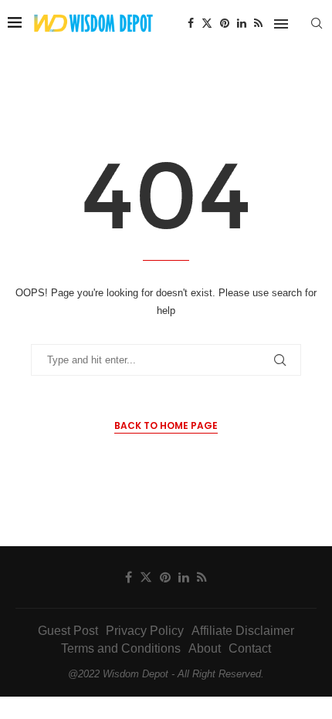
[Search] (316, 23)
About (204, 648)
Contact (250, 648)
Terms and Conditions (121, 648)
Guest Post (68, 630)
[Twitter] (207, 23)
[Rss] (258, 23)
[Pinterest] (224, 23)
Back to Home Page (166, 425)
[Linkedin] (241, 23)
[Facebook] (191, 23)
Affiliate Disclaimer (242, 630)
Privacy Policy (145, 630)
